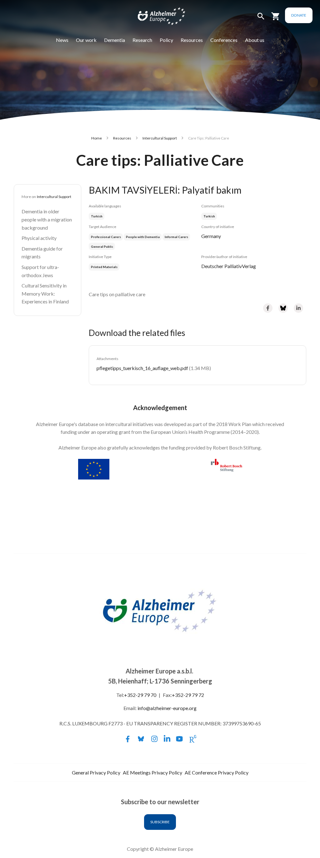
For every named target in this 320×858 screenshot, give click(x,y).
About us (254, 40)
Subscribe (160, 822)
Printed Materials (104, 267)
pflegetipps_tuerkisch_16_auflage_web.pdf (142, 368)
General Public (102, 246)
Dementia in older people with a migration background (47, 219)
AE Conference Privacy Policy (216, 772)
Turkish (209, 216)
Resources (192, 40)
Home (96, 138)
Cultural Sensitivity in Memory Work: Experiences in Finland (45, 293)
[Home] (157, 17)
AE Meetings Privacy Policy (152, 772)
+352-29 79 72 (188, 695)
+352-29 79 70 (140, 695)
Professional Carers (106, 237)
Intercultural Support (159, 138)
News (62, 40)
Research (142, 40)
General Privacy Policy (96, 772)
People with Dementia (143, 237)
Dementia (114, 40)
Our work (86, 40)
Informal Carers (176, 237)
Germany (211, 236)
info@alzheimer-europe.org (167, 708)
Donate (298, 15)
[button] (261, 19)
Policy (166, 40)
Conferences (224, 40)
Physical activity (39, 238)
